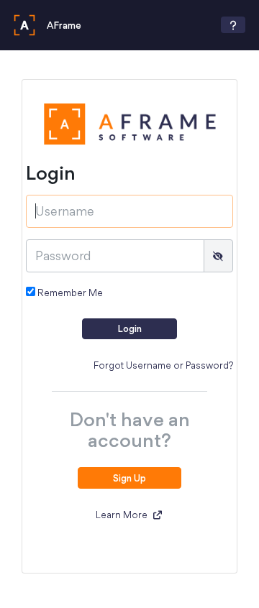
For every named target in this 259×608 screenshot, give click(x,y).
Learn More (123, 514)
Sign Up (129, 478)
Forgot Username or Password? (163, 365)
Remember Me (69, 292)
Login (129, 328)
